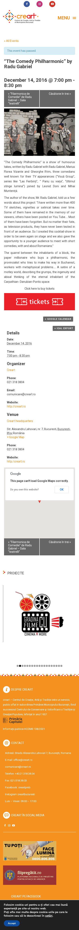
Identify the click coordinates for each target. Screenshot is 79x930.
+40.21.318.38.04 (24, 773)
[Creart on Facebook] (5, 825)
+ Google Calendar (58, 319)
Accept (12, 923)
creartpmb (24, 787)
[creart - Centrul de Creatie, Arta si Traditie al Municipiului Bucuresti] (20, 16)
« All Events (11, 41)
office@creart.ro (22, 759)
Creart (11, 370)
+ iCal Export (63, 328)
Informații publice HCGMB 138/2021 (24, 728)
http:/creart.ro (16, 461)
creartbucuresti (26, 794)
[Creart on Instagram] (9, 825)
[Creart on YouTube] (13, 825)
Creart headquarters (20, 421)
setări (48, 916)
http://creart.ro (16, 406)
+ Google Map (15, 437)
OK (62, 489)
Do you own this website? (24, 489)
